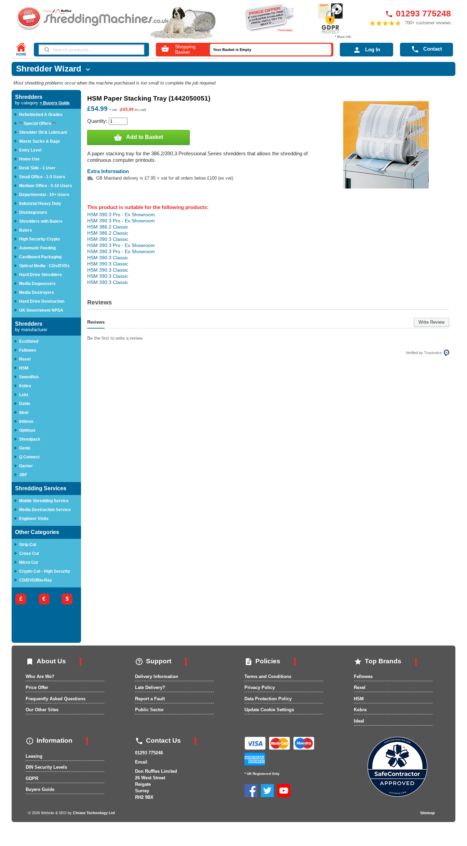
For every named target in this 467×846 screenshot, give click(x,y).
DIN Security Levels (46, 767)
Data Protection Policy (268, 698)
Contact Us (158, 740)
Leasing (34, 756)
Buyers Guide (40, 789)
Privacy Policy (259, 687)
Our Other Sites (42, 709)
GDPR (32, 778)
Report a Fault (150, 698)
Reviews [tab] (96, 322)
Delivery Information (156, 676)
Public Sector (149, 709)
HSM (359, 698)
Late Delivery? (150, 687)
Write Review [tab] (431, 322)
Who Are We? (40, 676)
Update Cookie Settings (269, 709)
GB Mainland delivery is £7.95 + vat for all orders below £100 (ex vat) (164, 178)
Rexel (359, 687)
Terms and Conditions (267, 676)
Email (141, 762)
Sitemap (427, 813)
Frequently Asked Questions (55, 698)
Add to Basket (138, 137)
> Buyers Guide (55, 103)
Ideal (359, 721)
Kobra (360, 709)
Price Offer (37, 687)
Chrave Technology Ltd (94, 813)
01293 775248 (418, 13)
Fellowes (363, 676)
